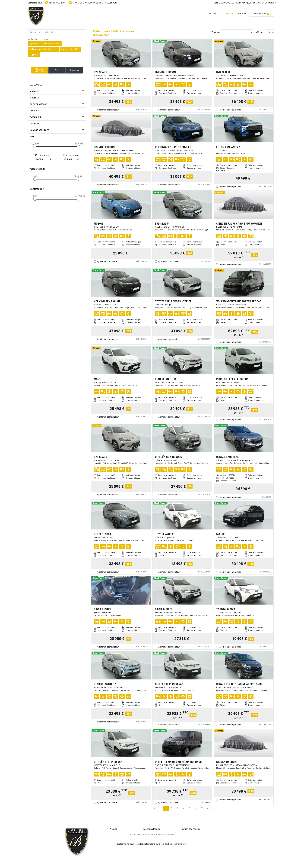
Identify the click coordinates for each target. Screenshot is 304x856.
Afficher (259, 32)
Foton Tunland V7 (70, 49)
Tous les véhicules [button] (39, 70)
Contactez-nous (35, 3)
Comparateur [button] (260, 14)
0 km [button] (57, 70)
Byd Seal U (35, 43)
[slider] (34, 146)
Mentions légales (151, 829)
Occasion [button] (74, 70)
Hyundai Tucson (52, 43)
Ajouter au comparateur (108, 110)
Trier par (216, 32)
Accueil (213, 14)
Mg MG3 (34, 54)
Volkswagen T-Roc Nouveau (43, 49)
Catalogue (227, 14)
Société (242, 14)
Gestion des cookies (190, 829)
